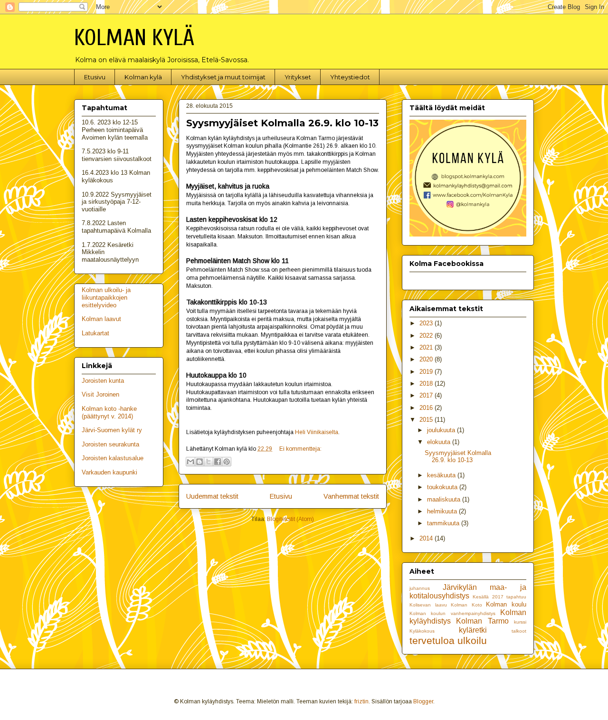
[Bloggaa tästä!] (199, 461)
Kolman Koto (466, 604)
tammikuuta (444, 523)
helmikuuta (443, 511)
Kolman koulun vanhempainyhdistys (452, 613)
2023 (427, 323)
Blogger (423, 701)
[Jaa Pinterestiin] (226, 461)
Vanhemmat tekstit (351, 496)
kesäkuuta (442, 475)
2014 (427, 538)
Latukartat (95, 333)
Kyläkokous (422, 631)
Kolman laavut (101, 318)
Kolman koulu (506, 604)
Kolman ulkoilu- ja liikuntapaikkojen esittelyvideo (106, 297)
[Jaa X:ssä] (208, 461)
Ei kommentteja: (300, 448)
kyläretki (473, 630)
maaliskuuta (444, 499)
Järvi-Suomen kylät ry (112, 430)
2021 (427, 347)
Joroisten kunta (103, 380)
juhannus (419, 588)
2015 (427, 419)
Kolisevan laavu (428, 604)
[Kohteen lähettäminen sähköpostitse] (190, 461)
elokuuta (439, 441)
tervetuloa (432, 640)
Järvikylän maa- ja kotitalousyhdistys (467, 591)
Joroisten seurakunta (110, 444)
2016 (427, 407)
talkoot (519, 631)
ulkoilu (472, 640)
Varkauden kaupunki (109, 472)
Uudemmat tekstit (212, 496)
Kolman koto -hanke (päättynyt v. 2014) (109, 412)
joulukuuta (442, 430)
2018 (427, 383)
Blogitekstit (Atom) (290, 519)
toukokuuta (443, 487)
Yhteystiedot (350, 77)
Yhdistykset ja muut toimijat (223, 77)
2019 (427, 371)
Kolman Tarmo (482, 621)
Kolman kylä (143, 77)
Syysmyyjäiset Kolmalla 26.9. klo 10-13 (282, 123)
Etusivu (94, 77)
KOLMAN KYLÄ (134, 38)
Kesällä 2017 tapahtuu (499, 596)
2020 (427, 359)
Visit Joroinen (100, 394)
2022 (427, 335)
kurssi (520, 622)
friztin (361, 701)
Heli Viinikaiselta (316, 432)
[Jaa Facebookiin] (217, 461)
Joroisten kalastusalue (112, 458)
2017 (427, 395)
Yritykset (298, 77)
